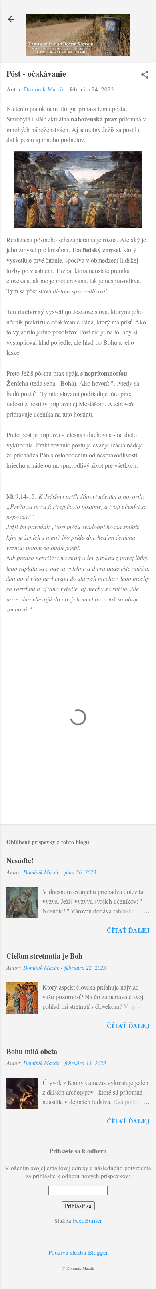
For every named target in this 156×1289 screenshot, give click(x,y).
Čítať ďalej (128, 930)
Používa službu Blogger (78, 1252)
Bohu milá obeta (31, 1051)
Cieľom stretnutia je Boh (44, 956)
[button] (145, 75)
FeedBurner (87, 1220)
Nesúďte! (20, 860)
